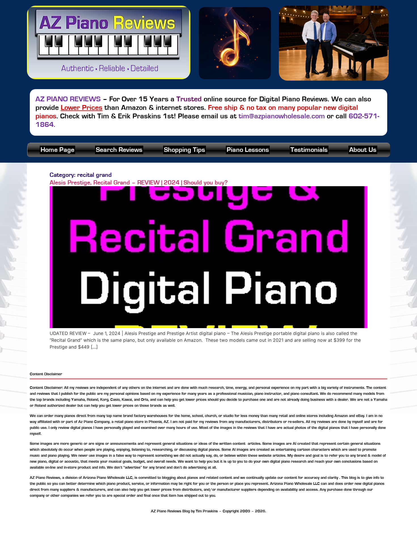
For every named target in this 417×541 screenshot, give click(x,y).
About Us (362, 149)
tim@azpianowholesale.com (282, 116)
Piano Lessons (248, 149)
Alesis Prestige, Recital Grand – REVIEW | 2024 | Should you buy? (139, 182)
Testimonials (309, 149)
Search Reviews (119, 149)
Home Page (57, 149)
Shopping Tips (184, 149)
